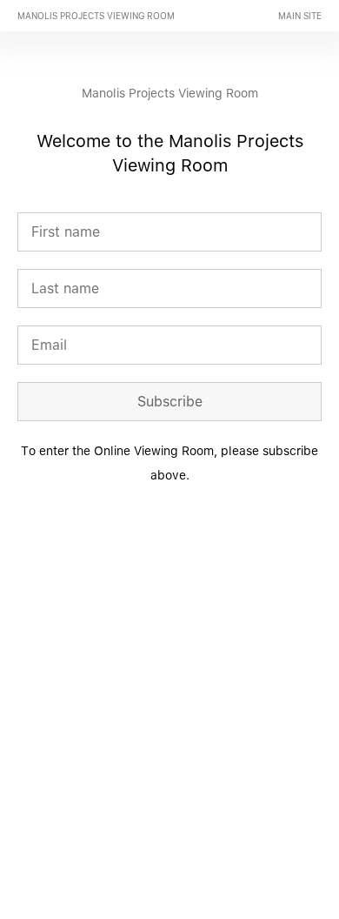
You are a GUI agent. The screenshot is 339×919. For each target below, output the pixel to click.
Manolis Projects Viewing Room (96, 15)
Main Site (300, 15)
